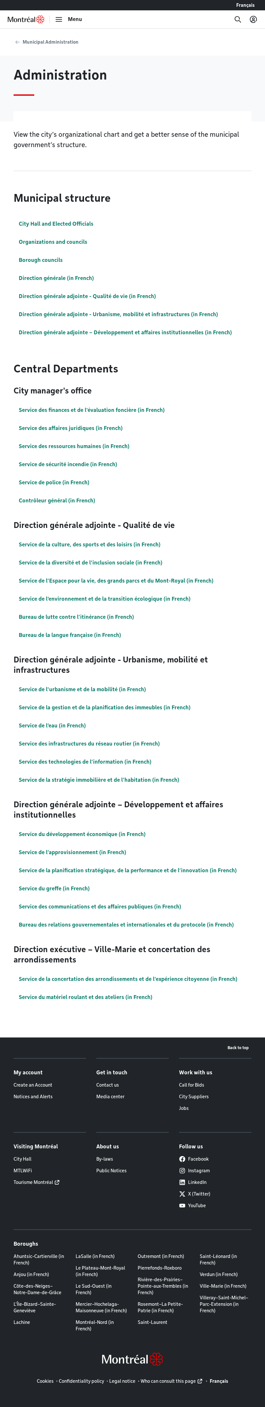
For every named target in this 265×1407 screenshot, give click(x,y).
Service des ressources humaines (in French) (74, 446)
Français (245, 5)
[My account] (253, 19)
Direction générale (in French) (56, 278)
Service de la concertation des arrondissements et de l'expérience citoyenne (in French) (128, 979)
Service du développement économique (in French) (82, 834)
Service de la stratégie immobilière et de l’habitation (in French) (99, 780)
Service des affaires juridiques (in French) (71, 428)
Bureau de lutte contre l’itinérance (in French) (76, 617)
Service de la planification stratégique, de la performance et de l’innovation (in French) (128, 870)
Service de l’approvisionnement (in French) (72, 852)
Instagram (199, 1170)
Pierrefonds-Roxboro (160, 1268)
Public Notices (111, 1170)
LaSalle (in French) (95, 1256)
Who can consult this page (168, 1381)
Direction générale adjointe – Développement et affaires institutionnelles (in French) (125, 332)
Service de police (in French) (54, 482)
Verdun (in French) (219, 1274)
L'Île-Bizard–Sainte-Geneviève (35, 1307)
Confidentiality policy (81, 1381)
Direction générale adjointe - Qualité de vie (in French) (87, 296)
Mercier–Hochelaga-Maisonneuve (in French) (101, 1307)
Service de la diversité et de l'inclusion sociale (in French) (91, 563)
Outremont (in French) (161, 1256)
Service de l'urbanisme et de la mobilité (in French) (82, 689)
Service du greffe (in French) (54, 889)
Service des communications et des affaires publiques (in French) (100, 907)
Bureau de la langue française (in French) (70, 635)
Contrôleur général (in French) (57, 501)
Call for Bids (191, 1085)
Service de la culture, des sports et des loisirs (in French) (90, 545)
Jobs (184, 1108)
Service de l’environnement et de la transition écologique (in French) (105, 599)
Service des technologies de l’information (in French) (85, 762)
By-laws (104, 1159)
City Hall (22, 1159)
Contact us (107, 1085)
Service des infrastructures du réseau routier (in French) (89, 744)
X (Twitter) (199, 1194)
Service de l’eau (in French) (52, 726)
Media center (110, 1096)
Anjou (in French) (31, 1274)
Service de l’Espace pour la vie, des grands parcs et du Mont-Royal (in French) (116, 581)
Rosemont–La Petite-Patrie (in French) (160, 1307)
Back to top (238, 1047)
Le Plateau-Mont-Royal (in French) (100, 1271)
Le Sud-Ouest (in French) (93, 1289)
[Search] (237, 19)
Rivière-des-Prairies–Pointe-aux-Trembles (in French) (163, 1286)
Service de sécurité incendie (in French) (68, 464)
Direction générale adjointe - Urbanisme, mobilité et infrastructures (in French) (118, 314)
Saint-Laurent (152, 1322)
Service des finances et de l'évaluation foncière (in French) (92, 410)
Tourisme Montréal (33, 1182)
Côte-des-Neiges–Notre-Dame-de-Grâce (37, 1289)
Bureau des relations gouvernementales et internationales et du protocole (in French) (126, 925)
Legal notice (122, 1381)
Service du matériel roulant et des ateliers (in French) (86, 997)
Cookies (45, 1381)
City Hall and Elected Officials (56, 224)
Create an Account (33, 1085)
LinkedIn (197, 1182)
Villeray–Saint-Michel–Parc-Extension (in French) (224, 1304)
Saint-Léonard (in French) (218, 1259)
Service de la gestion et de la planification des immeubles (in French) (105, 707)
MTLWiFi (23, 1170)
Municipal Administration (51, 42)
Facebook (198, 1159)
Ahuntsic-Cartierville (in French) (39, 1259)
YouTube (197, 1205)
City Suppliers (194, 1096)
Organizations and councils (53, 242)
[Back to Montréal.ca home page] (26, 19)
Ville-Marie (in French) (223, 1286)
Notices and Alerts (33, 1096)
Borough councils (41, 260)
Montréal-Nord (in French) (95, 1325)
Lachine (22, 1322)
